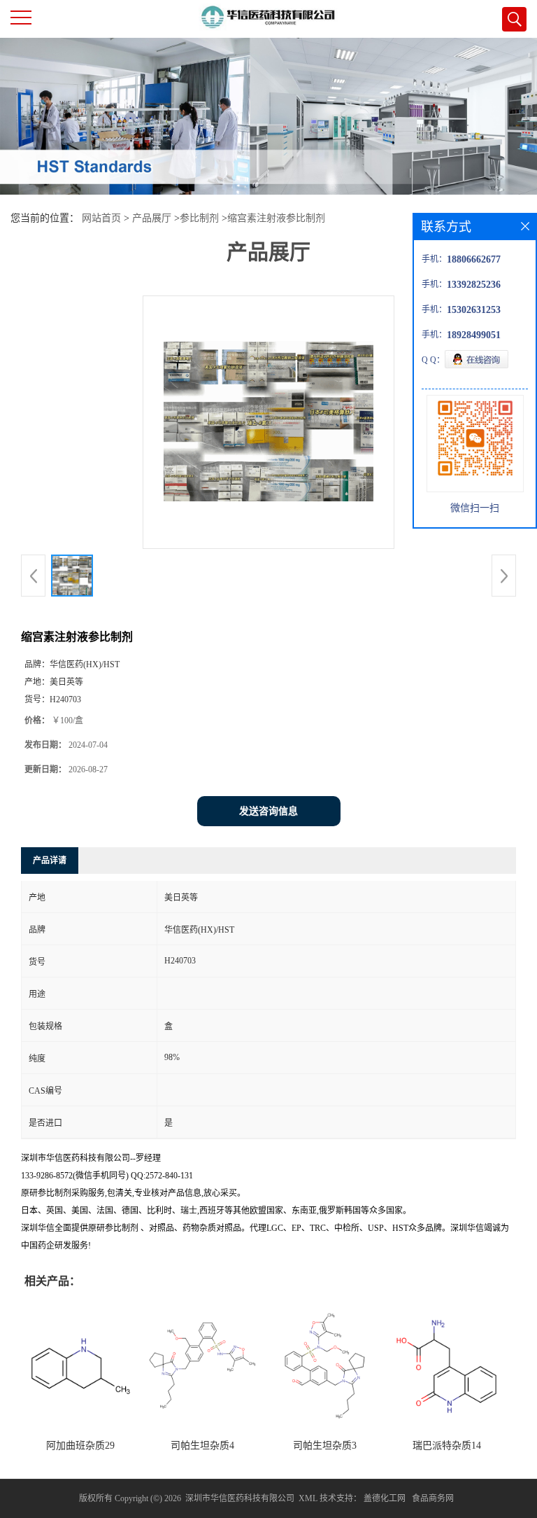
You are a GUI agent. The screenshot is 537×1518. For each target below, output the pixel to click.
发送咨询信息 (268, 811)
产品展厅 (151, 218)
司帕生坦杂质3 (325, 1445)
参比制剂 (199, 218)
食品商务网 (433, 1498)
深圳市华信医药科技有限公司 (239, 1498)
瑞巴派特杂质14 (447, 1445)
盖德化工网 (385, 1498)
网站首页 (101, 218)
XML (308, 1498)
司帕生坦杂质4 (202, 1445)
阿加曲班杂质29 (80, 1445)
